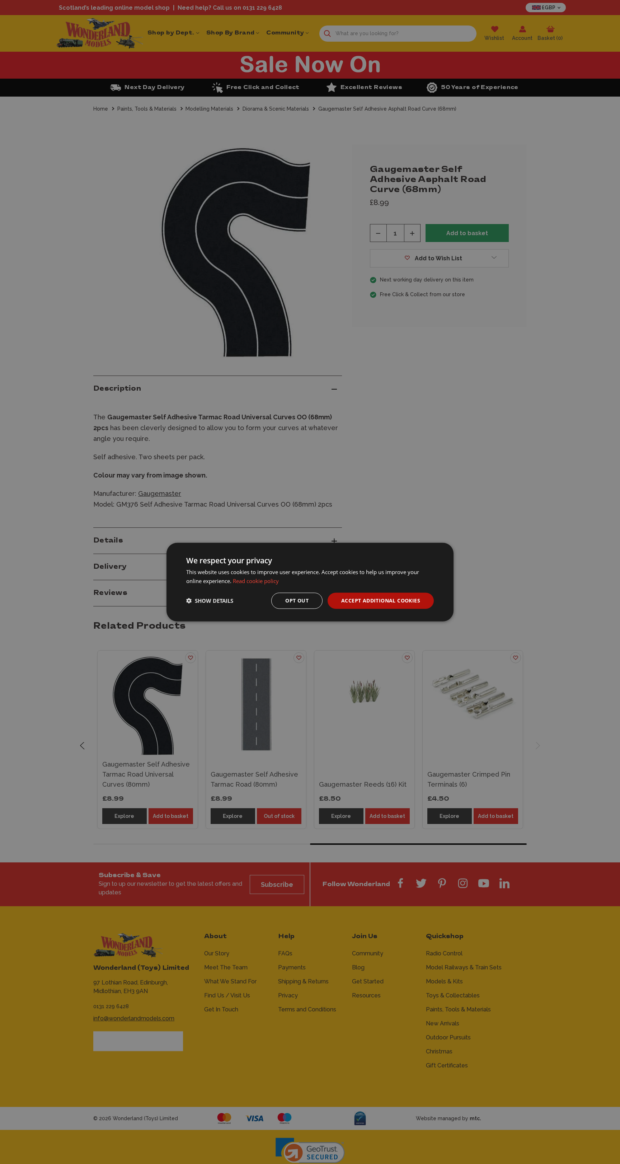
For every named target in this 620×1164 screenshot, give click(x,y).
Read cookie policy (256, 581)
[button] (209, 600)
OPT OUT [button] (297, 600)
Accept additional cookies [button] (380, 600)
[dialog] (310, 582)
